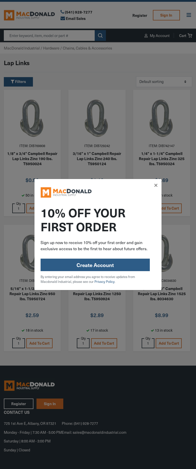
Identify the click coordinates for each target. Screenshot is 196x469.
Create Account (95, 265)
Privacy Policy (104, 281)
